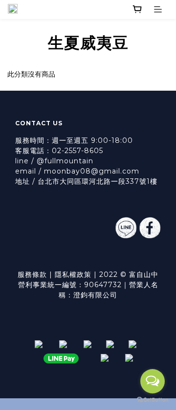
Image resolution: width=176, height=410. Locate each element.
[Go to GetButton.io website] (152, 400)
